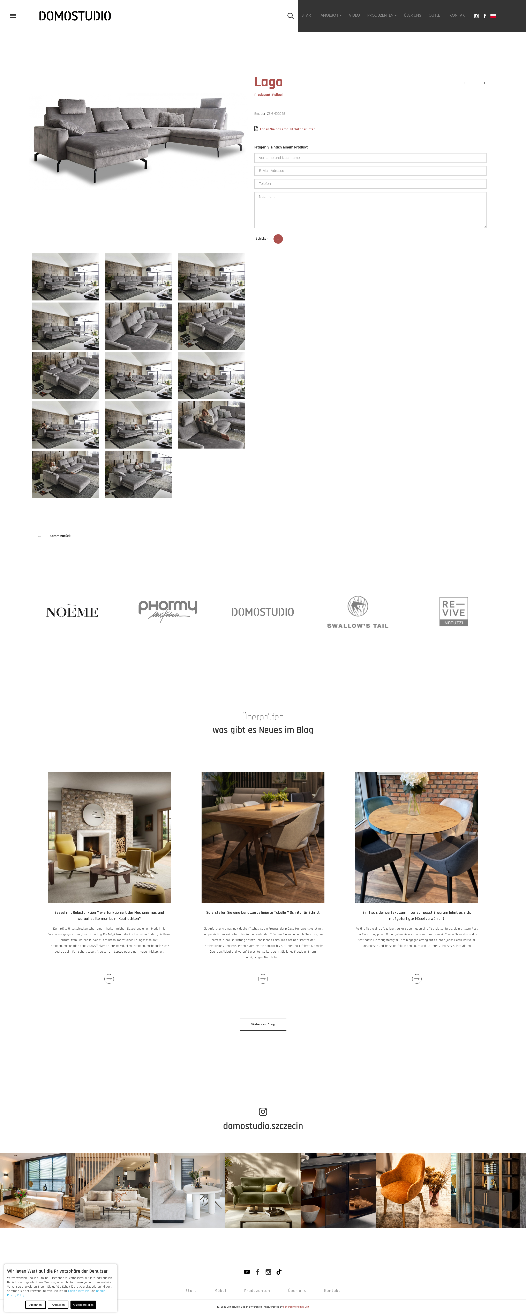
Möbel (220, 1290)
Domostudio (233, 1306)
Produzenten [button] (380, 15)
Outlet (435, 15)
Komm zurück (53, 536)
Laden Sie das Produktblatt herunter (287, 129)
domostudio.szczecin (263, 1126)
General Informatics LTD (296, 1306)
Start (307, 15)
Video (354, 15)
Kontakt (458, 15)
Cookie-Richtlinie (79, 1291)
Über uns (412, 15)
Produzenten (257, 1290)
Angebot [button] (330, 15)
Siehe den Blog (263, 1024)
